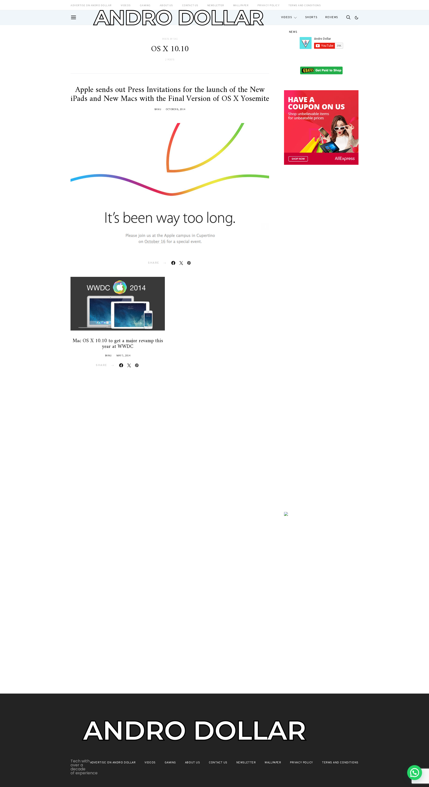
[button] (356, 18)
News (293, 32)
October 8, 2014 (175, 109)
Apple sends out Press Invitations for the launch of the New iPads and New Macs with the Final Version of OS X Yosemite (170, 94)
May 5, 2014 (123, 355)
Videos (286, 17)
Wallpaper (273, 762)
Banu (157, 109)
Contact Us (218, 762)
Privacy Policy (301, 762)
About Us (192, 762)
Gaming (170, 762)
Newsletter (246, 762)
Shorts (311, 17)
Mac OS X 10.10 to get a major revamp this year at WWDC (118, 344)
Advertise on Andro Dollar (113, 762)
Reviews (331, 17)
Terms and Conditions (304, 5)
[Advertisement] (321, 255)
